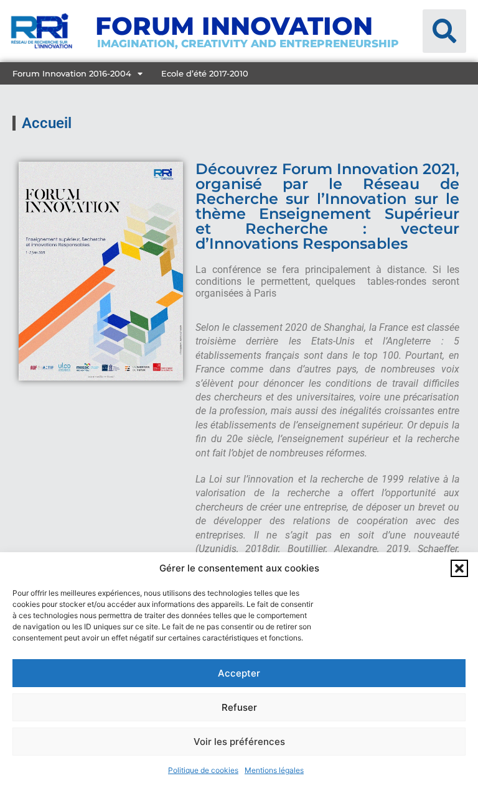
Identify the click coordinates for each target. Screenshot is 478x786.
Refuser (239, 707)
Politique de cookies (203, 770)
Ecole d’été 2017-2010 (204, 73)
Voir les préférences (239, 741)
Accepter (239, 673)
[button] (459, 568)
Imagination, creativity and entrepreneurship (248, 43)
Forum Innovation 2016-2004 (71, 73)
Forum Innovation (234, 26)
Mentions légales (274, 770)
